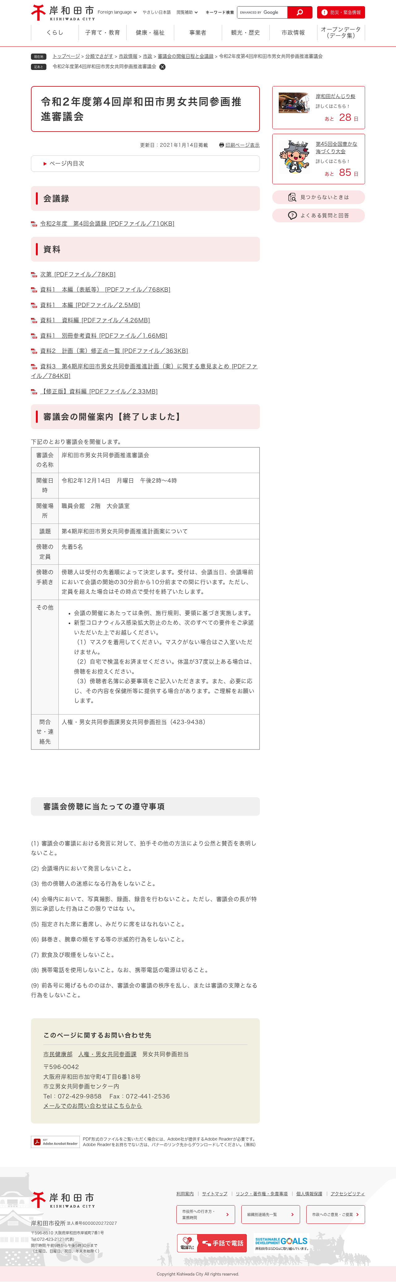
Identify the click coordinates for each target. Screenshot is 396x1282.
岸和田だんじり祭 (335, 96)
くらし (55, 32)
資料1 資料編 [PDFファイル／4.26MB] (95, 320)
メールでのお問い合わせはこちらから (92, 1106)
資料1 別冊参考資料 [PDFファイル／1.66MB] (104, 335)
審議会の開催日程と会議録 (185, 56)
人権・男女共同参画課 (107, 1054)
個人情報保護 (309, 1194)
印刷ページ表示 (243, 145)
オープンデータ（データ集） (341, 32)
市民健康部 (58, 1054)
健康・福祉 (150, 32)
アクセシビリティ (348, 1194)
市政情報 (293, 32)
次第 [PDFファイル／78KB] (78, 274)
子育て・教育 (102, 32)
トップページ (66, 56)
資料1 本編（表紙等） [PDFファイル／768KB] (105, 289)
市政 (147, 56)
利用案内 (185, 1194)
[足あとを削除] (162, 67)
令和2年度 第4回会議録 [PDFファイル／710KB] (107, 223)
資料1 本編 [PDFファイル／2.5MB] (90, 305)
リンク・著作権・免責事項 (262, 1194)
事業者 (198, 32)
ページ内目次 (67, 163)
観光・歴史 (245, 32)
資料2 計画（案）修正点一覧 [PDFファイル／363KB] (114, 351)
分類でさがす (99, 56)
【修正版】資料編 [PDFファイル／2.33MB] (99, 391)
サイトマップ (214, 1194)
